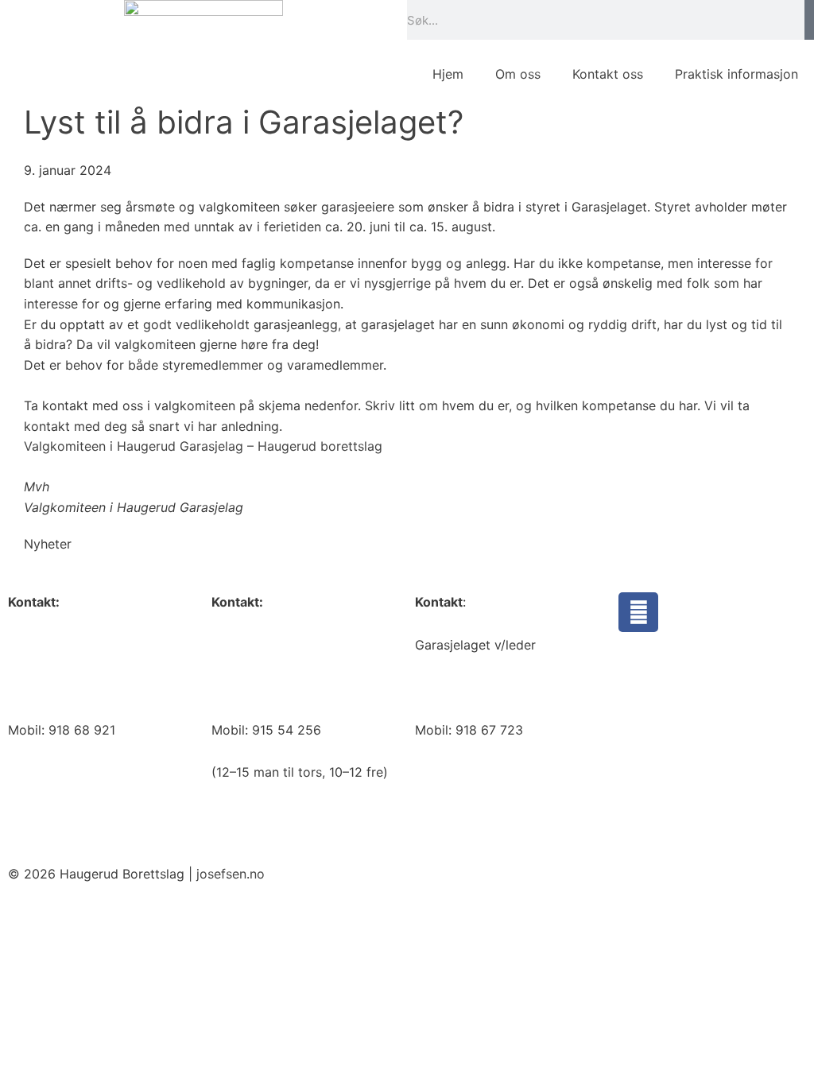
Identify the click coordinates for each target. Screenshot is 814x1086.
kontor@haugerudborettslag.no (102, 687)
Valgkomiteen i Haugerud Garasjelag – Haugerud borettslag (203, 446)
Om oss (518, 74)
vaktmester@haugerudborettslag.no (319, 687)
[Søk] (809, 20)
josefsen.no (230, 874)
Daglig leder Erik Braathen (86, 645)
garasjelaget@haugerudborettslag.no (526, 687)
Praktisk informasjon (736, 74)
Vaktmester (245, 645)
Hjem (447, 74)
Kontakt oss (607, 74)
